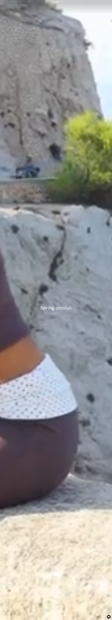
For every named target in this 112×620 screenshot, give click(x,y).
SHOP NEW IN (56, 313)
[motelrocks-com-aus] (56, 2)
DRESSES (29, 1)
